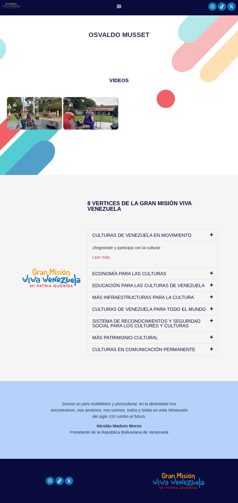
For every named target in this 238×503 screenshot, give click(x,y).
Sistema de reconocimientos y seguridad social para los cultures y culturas (146, 323)
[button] (119, 6)
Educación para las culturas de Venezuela (148, 285)
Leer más (101, 257)
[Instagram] (212, 6)
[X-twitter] (231, 6)
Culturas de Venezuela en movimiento (142, 235)
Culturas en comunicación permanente (143, 349)
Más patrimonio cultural (125, 337)
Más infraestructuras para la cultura (143, 297)
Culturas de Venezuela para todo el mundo (149, 309)
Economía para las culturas (129, 273)
